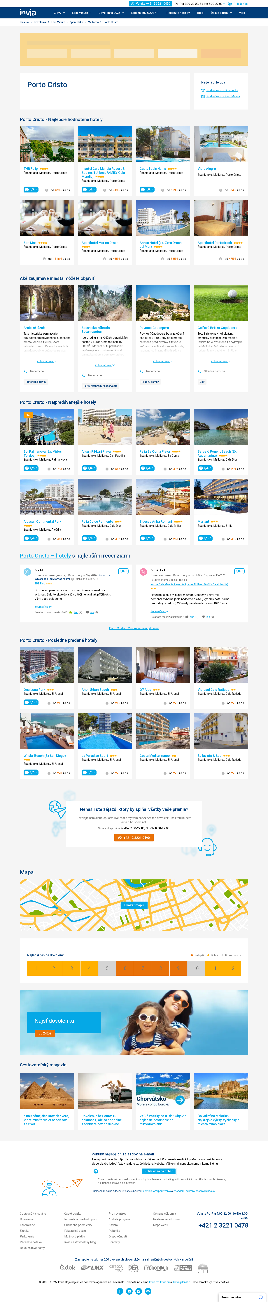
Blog (200, 13)
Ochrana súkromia (164, 1213)
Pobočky (114, 1230)
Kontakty (114, 1242)
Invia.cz (154, 1282)
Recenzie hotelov (178, 13)
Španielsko (77, 22)
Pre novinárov (117, 1213)
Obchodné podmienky (78, 1225)
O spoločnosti (118, 1236)
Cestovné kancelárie (33, 1213)
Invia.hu (165, 1282)
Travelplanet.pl (182, 1282)
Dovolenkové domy (32, 1248)
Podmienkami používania (156, 1191)
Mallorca (93, 22)
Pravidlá (182, 579)
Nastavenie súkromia (166, 1219)
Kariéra (113, 1225)
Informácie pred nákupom (80, 1219)
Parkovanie (27, 1236)
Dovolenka (40, 22)
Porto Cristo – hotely (45, 555)
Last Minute (58, 22)
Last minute (27, 1225)
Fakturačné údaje (75, 1230)
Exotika (24, 1230)
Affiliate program (119, 1219)
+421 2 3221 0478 (223, 1225)
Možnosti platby (74, 1236)
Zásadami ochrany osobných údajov (194, 1191)
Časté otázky (72, 1213)
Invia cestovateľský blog (80, 1242)
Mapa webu (160, 1225)
